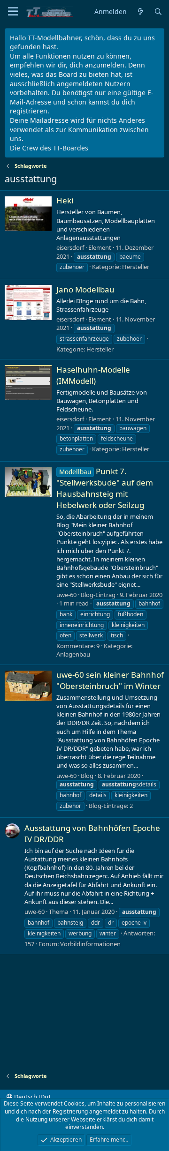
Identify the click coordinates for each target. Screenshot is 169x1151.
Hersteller (135, 266)
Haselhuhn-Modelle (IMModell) (93, 375)
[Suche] (158, 12)
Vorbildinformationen (90, 944)
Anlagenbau (73, 654)
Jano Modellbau (85, 289)
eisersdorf (70, 247)
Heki (64, 200)
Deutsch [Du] (31, 1096)
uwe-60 (66, 594)
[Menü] (13, 11)
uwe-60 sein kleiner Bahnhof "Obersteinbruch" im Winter (110, 680)
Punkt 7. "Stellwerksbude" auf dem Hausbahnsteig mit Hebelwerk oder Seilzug (104, 488)
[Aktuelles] (140, 12)
